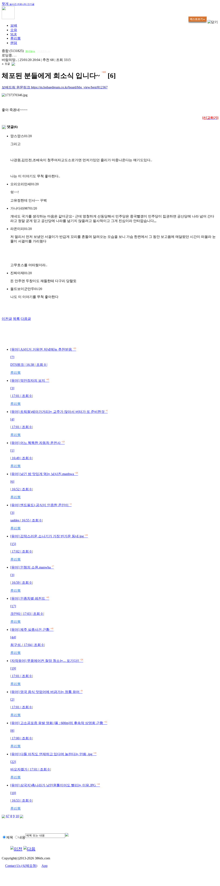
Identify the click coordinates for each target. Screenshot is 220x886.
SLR (13, 34)
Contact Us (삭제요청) (21, 866)
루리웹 (15, 38)
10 (17, 816)
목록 (16, 319)
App (44, 866)
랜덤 (13, 43)
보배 (13, 25)
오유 (13, 30)
